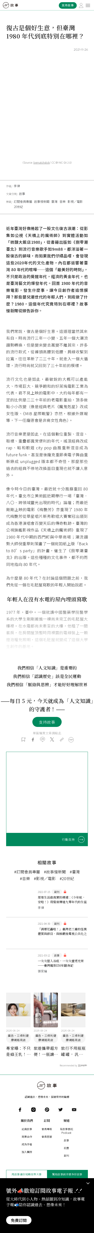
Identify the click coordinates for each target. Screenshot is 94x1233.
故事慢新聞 (41, 201)
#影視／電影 (45, 878)
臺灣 (54, 201)
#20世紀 (67, 878)
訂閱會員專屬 (23, 201)
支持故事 (47, 722)
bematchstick (41, 162)
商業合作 (27, 1136)
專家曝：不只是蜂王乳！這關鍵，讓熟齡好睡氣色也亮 (18, 1051)
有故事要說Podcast (66, 1130)
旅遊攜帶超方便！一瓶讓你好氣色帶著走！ (46, 1051)
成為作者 (27, 1144)
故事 (22, 193)
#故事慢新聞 (55, 871)
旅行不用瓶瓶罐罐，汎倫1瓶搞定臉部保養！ (73, 1051)
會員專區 (47, 1129)
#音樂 (25, 878)
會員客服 (47, 1136)
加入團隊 (27, 1152)
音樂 (62, 201)
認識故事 (27, 1129)
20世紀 (18, 207)
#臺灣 (75, 871)
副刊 (66, 1155)
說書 (66, 1148)
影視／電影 (75, 201)
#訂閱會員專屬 (27, 871)
